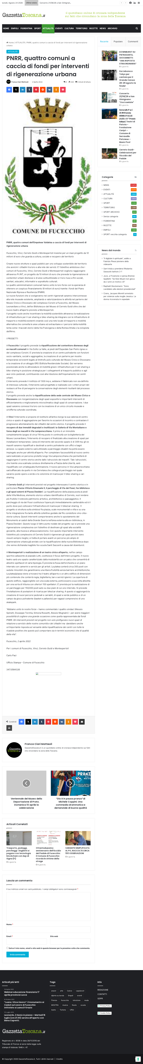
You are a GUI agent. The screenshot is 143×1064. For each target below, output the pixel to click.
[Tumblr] (29, 89)
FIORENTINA (26, 28)
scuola (83, 1005)
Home (11, 42)
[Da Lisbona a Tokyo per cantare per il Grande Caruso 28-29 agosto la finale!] (109, 75)
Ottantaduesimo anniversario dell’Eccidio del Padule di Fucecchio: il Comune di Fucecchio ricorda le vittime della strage (48, 855)
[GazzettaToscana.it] (24, 15)
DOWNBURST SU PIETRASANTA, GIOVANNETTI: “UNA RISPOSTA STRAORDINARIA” (127, 58)
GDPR (100, 998)
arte (61, 991)
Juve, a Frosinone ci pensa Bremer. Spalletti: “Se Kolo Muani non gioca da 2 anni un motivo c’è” (119, 279)
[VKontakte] (49, 89)
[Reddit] (43, 89)
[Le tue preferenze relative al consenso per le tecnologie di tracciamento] (138, 1059)
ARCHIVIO (112, 28)
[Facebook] (9, 89)
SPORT (37, 28)
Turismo (63, 1010)
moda (86, 1000)
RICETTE (93, 28)
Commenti (133, 41)
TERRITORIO (81, 28)
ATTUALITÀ (48, 28)
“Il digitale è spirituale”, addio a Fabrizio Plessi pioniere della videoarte (117, 261)
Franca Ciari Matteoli (19, 82)
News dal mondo (111, 250)
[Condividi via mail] (82, 722)
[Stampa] (9, 728)
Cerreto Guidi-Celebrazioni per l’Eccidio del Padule (127, 154)
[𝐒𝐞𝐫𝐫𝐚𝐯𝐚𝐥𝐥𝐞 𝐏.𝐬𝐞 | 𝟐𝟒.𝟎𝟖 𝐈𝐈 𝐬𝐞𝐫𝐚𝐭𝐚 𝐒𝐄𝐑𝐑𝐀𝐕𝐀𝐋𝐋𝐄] (109, 113)
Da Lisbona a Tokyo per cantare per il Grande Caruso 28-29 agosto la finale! (127, 78)
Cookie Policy (105, 1013)
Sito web (54, 936)
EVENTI (59, 28)
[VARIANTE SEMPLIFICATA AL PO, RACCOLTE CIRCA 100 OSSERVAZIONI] (78, 838)
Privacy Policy (105, 1006)
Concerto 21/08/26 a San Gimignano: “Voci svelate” (62, 3)
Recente (104, 41)
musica (65, 1005)
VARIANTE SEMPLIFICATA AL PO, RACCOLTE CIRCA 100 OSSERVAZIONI (77, 851)
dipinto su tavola (57, 995)
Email (9, 936)
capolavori (80, 991)
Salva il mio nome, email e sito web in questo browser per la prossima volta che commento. (49, 948)
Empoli (70, 995)
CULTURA (69, 28)
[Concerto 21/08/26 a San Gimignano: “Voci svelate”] (109, 97)
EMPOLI (15, 28)
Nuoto (74, 1005)
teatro (53, 1010)
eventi (79, 995)
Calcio (69, 991)
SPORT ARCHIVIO (111, 212)
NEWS (103, 28)
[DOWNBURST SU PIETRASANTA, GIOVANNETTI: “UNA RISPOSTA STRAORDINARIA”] (109, 56)
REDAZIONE (102, 990)
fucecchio (65, 1000)
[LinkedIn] (22, 89)
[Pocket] (63, 89)
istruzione (76, 1000)
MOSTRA (55, 1005)
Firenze (54, 1000)
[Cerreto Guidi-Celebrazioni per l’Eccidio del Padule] (109, 153)
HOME (6, 28)
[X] (16, 89)
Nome (9, 924)
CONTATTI (102, 994)
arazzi (53, 991)
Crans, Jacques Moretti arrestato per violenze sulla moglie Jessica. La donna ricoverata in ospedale (119, 296)
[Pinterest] (36, 89)
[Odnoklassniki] (56, 89)
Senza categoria (110, 216)
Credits (59, 1059)
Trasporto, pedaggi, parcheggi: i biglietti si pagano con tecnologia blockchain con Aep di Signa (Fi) (18, 853)
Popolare (118, 41)
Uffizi (72, 1010)
